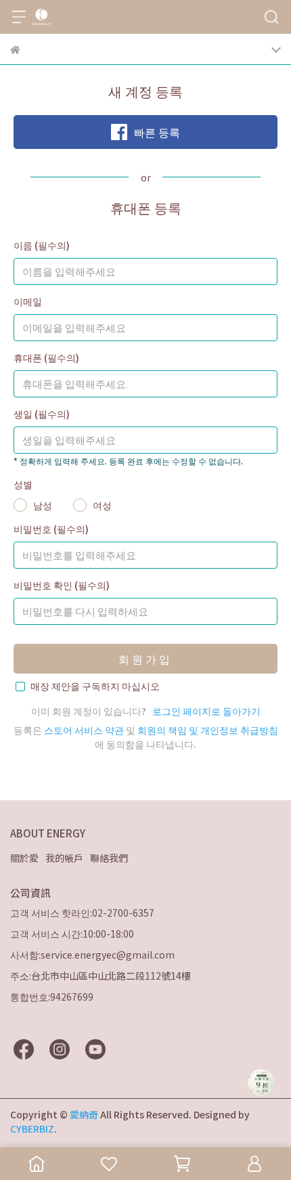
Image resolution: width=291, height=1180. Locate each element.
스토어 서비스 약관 (84, 730)
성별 (23, 484)
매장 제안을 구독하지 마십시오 (95, 686)
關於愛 (24, 858)
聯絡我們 (109, 858)
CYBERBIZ (32, 1128)
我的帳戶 (64, 858)
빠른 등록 (157, 132)
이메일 (28, 301)
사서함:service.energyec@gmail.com (92, 954)
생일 (42, 413)
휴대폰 (46, 357)
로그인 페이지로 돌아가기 (206, 711)
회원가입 (145, 659)
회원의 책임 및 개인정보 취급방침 (207, 730)
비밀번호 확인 (62, 585)
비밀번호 (51, 529)
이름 (42, 245)
